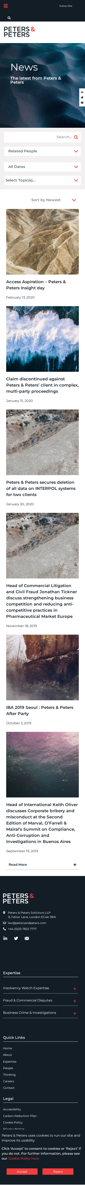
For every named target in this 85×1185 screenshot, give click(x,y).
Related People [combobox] (22, 151)
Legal (8, 1098)
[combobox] (39, 180)
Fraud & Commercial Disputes (27, 1000)
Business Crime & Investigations (29, 1013)
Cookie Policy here (23, 1158)
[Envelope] (82, 103)
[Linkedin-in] (82, 92)
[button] (5, 6)
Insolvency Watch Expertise (26, 988)
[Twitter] (82, 97)
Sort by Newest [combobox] (46, 200)
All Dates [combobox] (16, 166)
